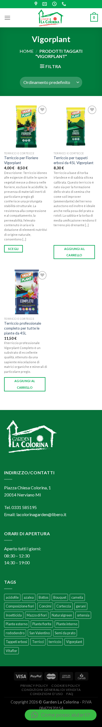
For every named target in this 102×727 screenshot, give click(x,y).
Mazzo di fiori (37, 615)
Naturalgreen (62, 615)
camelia (77, 597)
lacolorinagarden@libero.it (41, 514)
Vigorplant (74, 641)
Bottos (43, 597)
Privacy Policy (34, 686)
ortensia (83, 615)
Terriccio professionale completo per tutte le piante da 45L (22, 328)
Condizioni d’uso (46, 694)
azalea (29, 597)
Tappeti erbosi (16, 641)
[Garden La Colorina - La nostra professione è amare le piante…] (51, 17)
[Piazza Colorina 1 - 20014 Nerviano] (37, 4)
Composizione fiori (20, 606)
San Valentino (39, 633)
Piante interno (66, 624)
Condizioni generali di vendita (51, 690)
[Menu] (7, 17)
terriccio (55, 641)
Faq (69, 694)
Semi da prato (65, 633)
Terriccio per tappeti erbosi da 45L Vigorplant (74, 160)
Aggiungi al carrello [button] (74, 252)
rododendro (15, 633)
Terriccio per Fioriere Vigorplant (21, 160)
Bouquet (59, 597)
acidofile (12, 597)
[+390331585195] (64, 4)
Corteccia (63, 606)
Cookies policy (65, 686)
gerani (81, 606)
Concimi (45, 606)
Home (26, 51)
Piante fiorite (41, 624)
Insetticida (14, 615)
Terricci (38, 641)
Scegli (13, 249)
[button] (61, 714)
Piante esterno (16, 624)
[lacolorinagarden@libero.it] (45, 4)
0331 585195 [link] (24, 507)
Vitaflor (11, 651)
